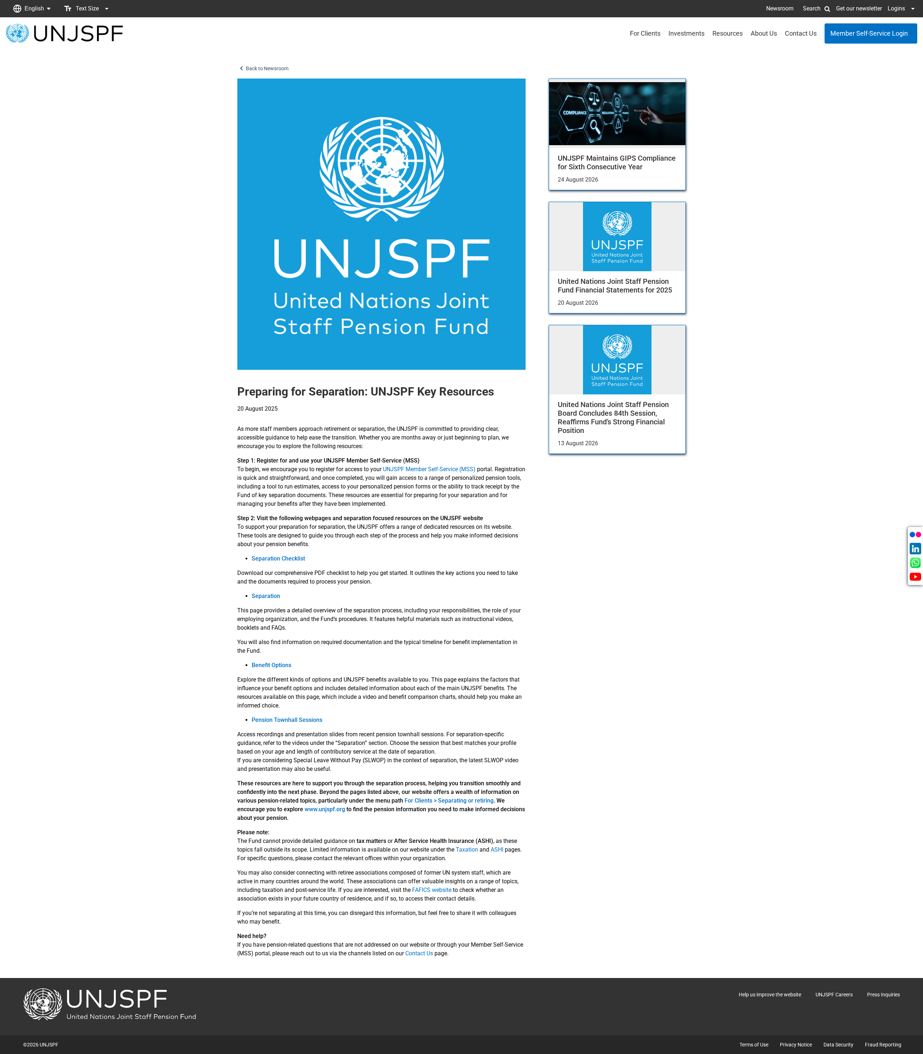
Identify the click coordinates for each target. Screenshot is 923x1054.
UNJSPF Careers (834, 994)
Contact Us (801, 33)
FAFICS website (431, 889)
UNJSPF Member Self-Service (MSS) (429, 469)
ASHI (497, 849)
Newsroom (780, 8)
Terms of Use (753, 1045)
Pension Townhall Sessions (287, 719)
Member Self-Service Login (869, 33)
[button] (32, 9)
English (34, 8)
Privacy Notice (796, 1045)
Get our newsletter (859, 8)
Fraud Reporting (883, 1045)
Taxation (467, 849)
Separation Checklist (278, 558)
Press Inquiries (883, 994)
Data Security (838, 1045)
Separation (266, 596)
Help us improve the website (770, 994)
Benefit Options (271, 665)
